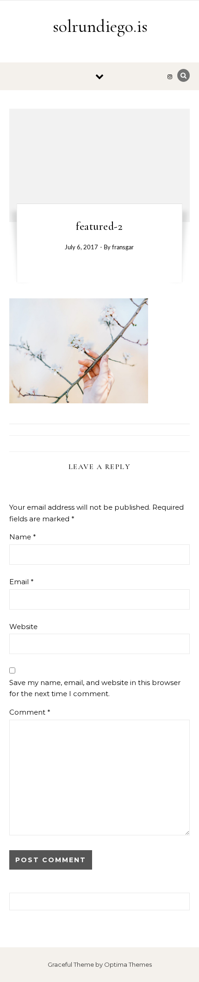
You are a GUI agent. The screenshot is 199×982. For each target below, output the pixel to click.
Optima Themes (128, 964)
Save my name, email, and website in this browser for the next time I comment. (94, 688)
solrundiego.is (100, 26)
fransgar (123, 248)
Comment (29, 712)
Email (21, 581)
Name (22, 536)
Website (23, 626)
